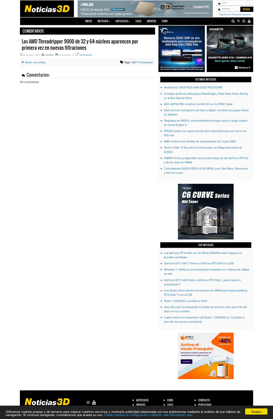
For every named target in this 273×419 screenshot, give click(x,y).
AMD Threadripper (142, 62)
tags (170, 405)
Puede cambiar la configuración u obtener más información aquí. (149, 414)
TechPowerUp (85, 55)
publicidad (204, 405)
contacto (204, 400)
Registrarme (224, 14)
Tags (138, 21)
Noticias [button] (103, 21)
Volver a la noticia (35, 62)
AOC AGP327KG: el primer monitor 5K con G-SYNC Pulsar (198, 104)
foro (170, 400)
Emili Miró (49, 55)
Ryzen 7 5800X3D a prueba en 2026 (185, 301)
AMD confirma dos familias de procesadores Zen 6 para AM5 (200, 141)
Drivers (151, 21)
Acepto (256, 411)
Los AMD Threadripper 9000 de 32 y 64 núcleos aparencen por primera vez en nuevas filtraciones (80, 44)
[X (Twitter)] (238, 21)
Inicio (90, 21)
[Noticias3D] (47, 8)
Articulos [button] (122, 21)
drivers (140, 405)
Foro (165, 21)
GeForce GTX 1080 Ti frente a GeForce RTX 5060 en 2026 (199, 263)
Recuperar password (241, 14)
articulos (142, 400)
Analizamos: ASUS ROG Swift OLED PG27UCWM (193, 87)
